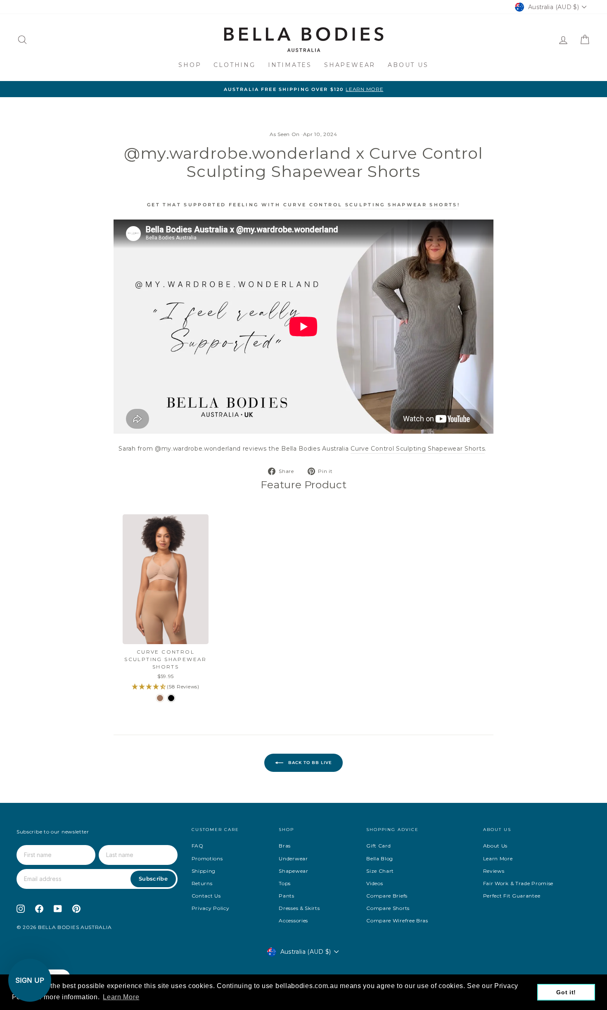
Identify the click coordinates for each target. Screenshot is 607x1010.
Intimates (290, 65)
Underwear (293, 858)
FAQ (198, 846)
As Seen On (285, 134)
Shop (189, 65)
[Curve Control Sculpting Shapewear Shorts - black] (171, 698)
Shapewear (349, 65)
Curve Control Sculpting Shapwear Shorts (370, 205)
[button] (29, 980)
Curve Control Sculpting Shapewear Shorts (418, 448)
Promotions (207, 858)
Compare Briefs (387, 896)
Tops (285, 883)
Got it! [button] (566, 992)
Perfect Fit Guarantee (512, 896)
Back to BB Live (309, 762)
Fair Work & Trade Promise (518, 883)
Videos (374, 883)
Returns (202, 883)
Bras (285, 846)
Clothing (234, 65)
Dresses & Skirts (299, 908)
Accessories (293, 920)
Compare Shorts (388, 908)
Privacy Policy (211, 908)
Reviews (494, 871)
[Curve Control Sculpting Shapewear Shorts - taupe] (160, 698)
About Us (408, 65)
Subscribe (153, 878)
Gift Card (378, 846)
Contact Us (206, 896)
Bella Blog (379, 858)
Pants (286, 896)
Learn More (498, 858)
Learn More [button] (121, 996)
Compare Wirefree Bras (397, 920)
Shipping (204, 871)
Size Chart (380, 871)
